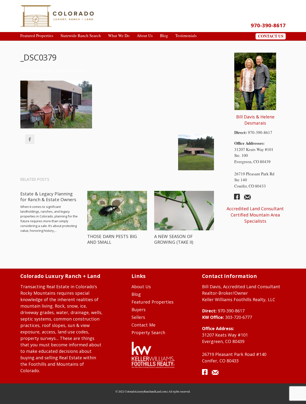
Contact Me (143, 325)
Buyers (138, 309)
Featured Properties (152, 302)
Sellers (138, 317)
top (296, 394)
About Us (141, 286)
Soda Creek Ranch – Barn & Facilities (53, 70)
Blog (136, 294)
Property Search (148, 332)
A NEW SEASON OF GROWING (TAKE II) (173, 239)
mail (247, 198)
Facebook (29, 139)
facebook (239, 198)
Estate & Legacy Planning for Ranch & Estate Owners (48, 196)
